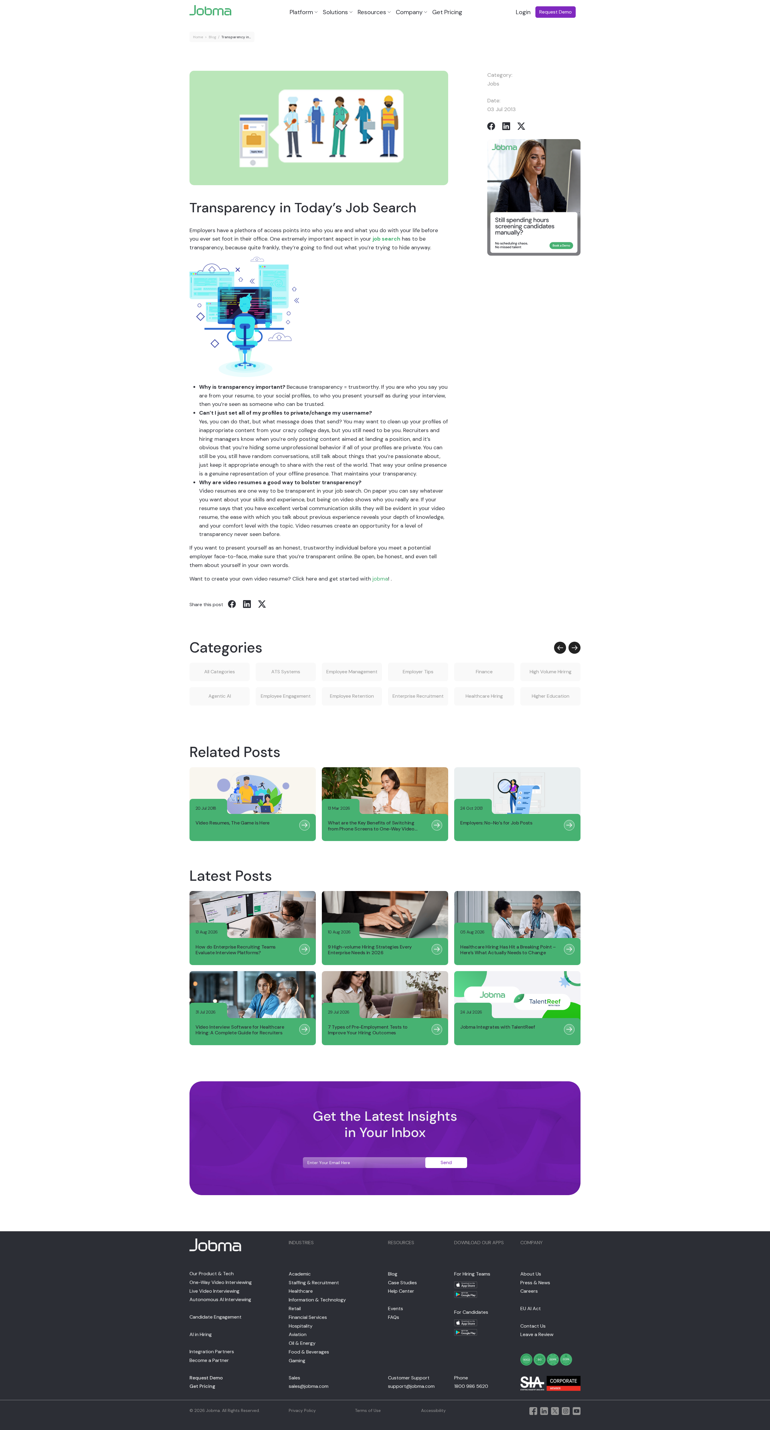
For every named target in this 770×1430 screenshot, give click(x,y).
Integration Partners (211, 1351)
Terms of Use (368, 1410)
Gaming (297, 1360)
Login (523, 12)
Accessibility (433, 1410)
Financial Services (308, 1317)
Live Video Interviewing (214, 1291)
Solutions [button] (335, 12)
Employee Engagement (286, 696)
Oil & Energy (302, 1343)
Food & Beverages (309, 1352)
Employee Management (351, 671)
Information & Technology (317, 1300)
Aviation (297, 1334)
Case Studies (402, 1282)
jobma (380, 578)
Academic (300, 1274)
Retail (295, 1308)
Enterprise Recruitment (418, 696)
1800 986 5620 (471, 1386)
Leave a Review (536, 1334)
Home (198, 37)
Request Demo (206, 1378)
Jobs (493, 83)
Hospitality (301, 1326)
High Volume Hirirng (550, 671)
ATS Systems (285, 671)
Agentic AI (219, 696)
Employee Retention (352, 696)
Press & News (535, 1282)
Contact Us (533, 1326)
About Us (530, 1274)
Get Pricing (447, 12)
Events (395, 1308)
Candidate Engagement (215, 1317)
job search (386, 238)
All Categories (219, 671)
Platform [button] (301, 12)
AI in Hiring (200, 1334)
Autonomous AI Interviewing (220, 1299)
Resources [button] (372, 12)
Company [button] (409, 12)
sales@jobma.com (308, 1386)
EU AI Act (530, 1308)
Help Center (401, 1291)
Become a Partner (209, 1360)
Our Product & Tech (211, 1273)
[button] (560, 648)
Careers (529, 1291)
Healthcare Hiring (484, 696)
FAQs (393, 1317)
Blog (212, 37)
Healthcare (301, 1291)
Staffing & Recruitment (314, 1282)
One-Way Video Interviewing (220, 1282)
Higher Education (550, 696)
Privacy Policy (302, 1410)
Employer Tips (418, 671)
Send (446, 1162)
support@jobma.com (411, 1386)
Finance (484, 671)
